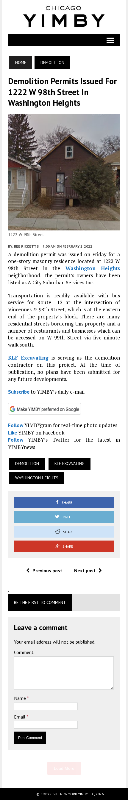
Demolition (27, 463)
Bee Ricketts (26, 246)
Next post (85, 570)
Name (20, 698)
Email (20, 717)
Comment (24, 652)
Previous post (47, 570)
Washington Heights (92, 268)
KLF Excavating (28, 357)
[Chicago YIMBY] (64, 17)
